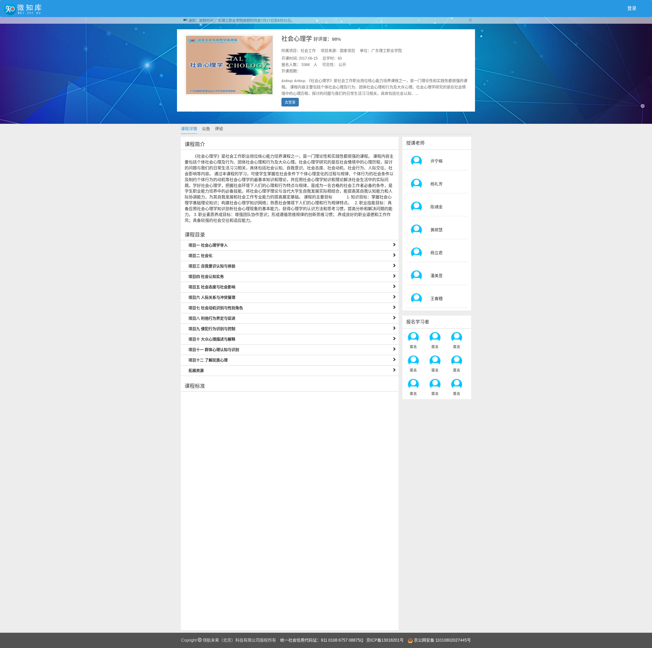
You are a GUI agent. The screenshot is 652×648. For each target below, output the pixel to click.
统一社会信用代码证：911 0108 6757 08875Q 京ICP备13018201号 (342, 640)
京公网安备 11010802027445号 (442, 640)
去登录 (290, 102)
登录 (631, 8)
